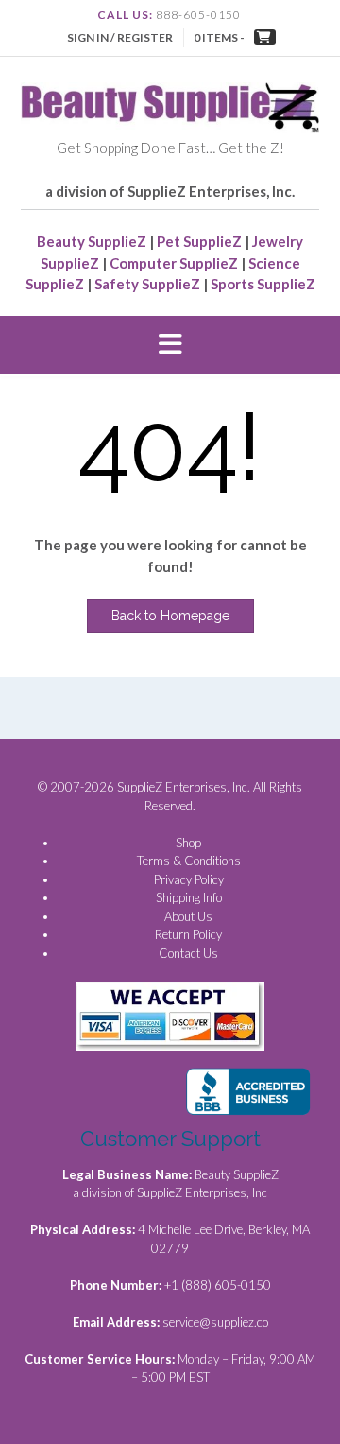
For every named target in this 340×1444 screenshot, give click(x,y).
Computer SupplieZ (174, 262)
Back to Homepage (170, 615)
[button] (170, 345)
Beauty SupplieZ (91, 241)
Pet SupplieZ (199, 241)
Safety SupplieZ (147, 283)
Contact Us (188, 953)
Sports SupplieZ (263, 283)
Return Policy (188, 934)
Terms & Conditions (189, 860)
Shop (188, 842)
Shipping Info (189, 897)
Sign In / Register (120, 37)
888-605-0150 (198, 15)
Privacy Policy (189, 879)
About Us (188, 916)
